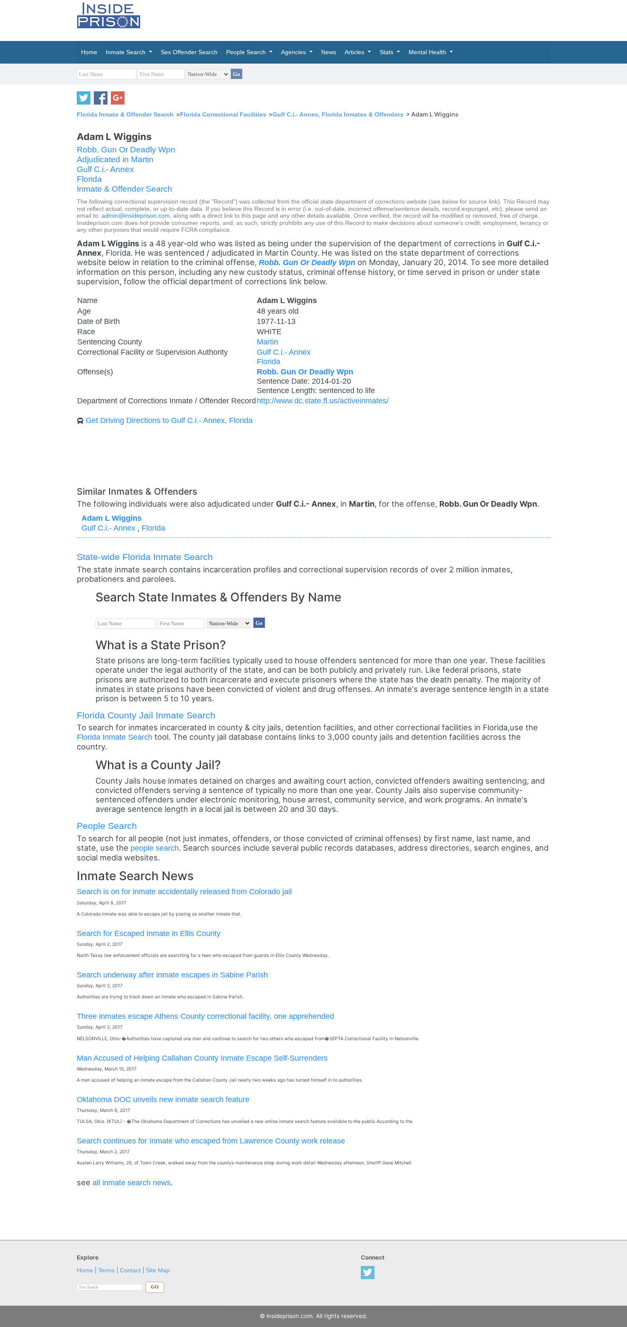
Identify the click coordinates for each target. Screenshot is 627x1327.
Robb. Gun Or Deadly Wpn (126, 149)
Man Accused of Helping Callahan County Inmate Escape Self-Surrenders (202, 1057)
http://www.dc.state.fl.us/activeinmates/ (323, 400)
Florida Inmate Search (114, 736)
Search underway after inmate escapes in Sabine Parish (172, 974)
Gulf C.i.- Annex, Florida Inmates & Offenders (338, 114)
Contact (130, 1270)
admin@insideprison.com (136, 216)
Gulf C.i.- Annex (105, 169)
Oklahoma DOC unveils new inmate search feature (163, 1099)
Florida (89, 179)
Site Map (158, 1270)
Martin (267, 341)
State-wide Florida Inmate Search (145, 557)
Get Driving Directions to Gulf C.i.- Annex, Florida (169, 420)
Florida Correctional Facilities (223, 114)
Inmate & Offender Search (124, 188)
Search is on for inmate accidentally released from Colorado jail (184, 891)
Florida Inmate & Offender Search (125, 114)
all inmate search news (132, 1182)
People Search (107, 826)
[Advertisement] (353, 19)
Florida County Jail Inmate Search (146, 715)
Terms (106, 1270)
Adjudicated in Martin (115, 159)
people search (155, 847)
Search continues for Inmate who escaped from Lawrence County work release (211, 1140)
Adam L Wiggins (111, 517)
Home (85, 1270)
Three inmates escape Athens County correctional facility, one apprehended (205, 1016)
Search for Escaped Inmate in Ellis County (149, 933)
